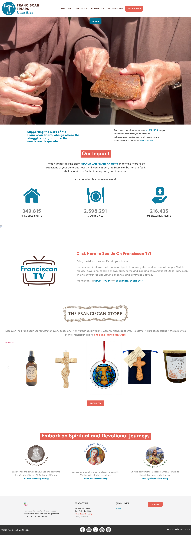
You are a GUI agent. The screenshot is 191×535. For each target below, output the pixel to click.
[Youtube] (89, 529)
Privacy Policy (184, 529)
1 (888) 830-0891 (81, 516)
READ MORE (146, 140)
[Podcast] (108, 529)
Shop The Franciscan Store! (110, 334)
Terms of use (171, 529)
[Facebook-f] (82, 529)
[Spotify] (102, 529)
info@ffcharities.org (83, 513)
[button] (8, 367)
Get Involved (115, 8)
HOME (118, 508)
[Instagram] (95, 529)
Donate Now (134, 8)
